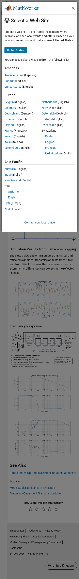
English (49, 142)
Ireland (8, 136)
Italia (7, 142)
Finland (9, 125)
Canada (9, 81)
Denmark (10, 107)
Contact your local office (39, 222)
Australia (10, 169)
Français (50, 147)
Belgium (9, 102)
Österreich (48, 113)
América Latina (13, 75)
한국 (7, 208)
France (8, 130)
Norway (47, 107)
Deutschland (12, 113)
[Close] (73, 8)
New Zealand (12, 180)
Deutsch (50, 136)
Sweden (47, 125)
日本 (7, 203)
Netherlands (49, 102)
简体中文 (13, 191)
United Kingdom (52, 153)
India (7, 174)
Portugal (47, 119)
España (9, 119)
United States (12, 86)
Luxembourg (12, 147)
